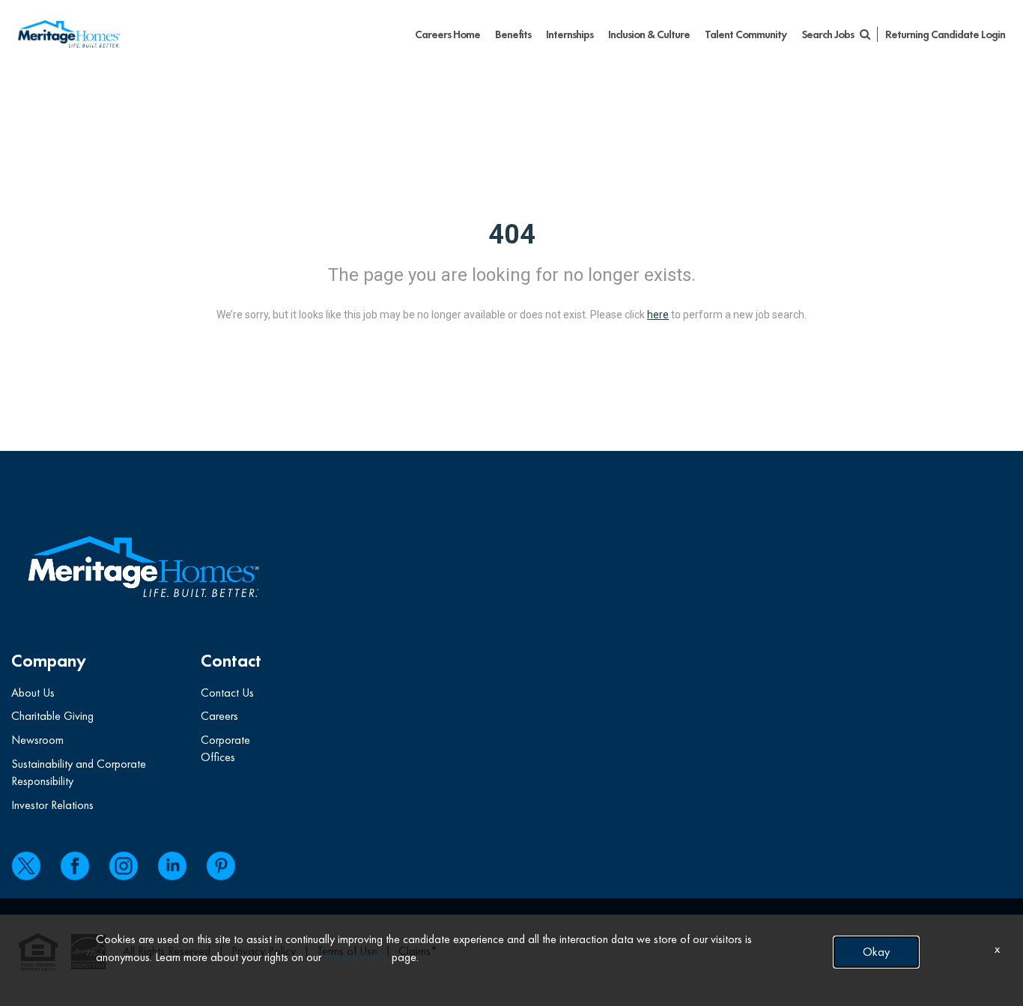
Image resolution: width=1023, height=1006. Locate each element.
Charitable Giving (52, 716)
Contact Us (227, 692)
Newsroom (37, 740)
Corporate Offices (225, 748)
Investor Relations (52, 805)
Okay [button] (876, 952)
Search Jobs (828, 34)
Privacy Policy (356, 957)
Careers (219, 716)
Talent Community (745, 34)
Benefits (513, 34)
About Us (33, 692)
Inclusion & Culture (649, 34)
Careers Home (447, 34)
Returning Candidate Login (945, 34)
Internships (569, 34)
